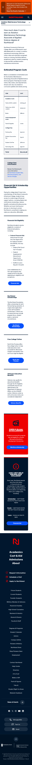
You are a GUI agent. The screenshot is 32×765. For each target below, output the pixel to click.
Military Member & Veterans (16, 602)
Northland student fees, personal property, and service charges (15, 174)
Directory (16, 670)
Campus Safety (16, 640)
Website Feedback (16, 693)
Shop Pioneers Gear (16, 651)
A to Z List (16, 674)
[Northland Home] (16, 541)
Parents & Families (16, 606)
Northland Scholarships (16, 325)
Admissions (16, 559)
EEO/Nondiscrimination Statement (16, 759)
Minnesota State (24, 747)
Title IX (16, 685)
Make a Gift (16, 677)
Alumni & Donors (16, 617)
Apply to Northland (16, 581)
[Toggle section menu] (29, 22)
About (16, 563)
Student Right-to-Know (16, 689)
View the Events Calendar (16, 11)
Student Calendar (16, 632)
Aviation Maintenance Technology (13, 22)
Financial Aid (15, 283)
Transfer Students (16, 598)
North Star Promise (16, 360)
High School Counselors (16, 609)
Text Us (17, 724)
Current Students (16, 594)
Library (16, 636)
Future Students (16, 590)
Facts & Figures (16, 681)
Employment (16, 655)
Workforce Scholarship (17, 447)
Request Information (17, 573)
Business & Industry (16, 613)
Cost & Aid (16, 555)
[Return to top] (16, 739)
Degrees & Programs (16, 628)
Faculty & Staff (16, 621)
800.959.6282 (17, 720)
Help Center (16, 666)
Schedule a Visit (15, 577)
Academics (16, 552)
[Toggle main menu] (2, 17)
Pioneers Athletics (16, 643)
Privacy (5, 759)
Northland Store (16, 647)
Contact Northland (16, 662)
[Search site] (28, 17)
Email (18, 729)
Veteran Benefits (16, 403)
